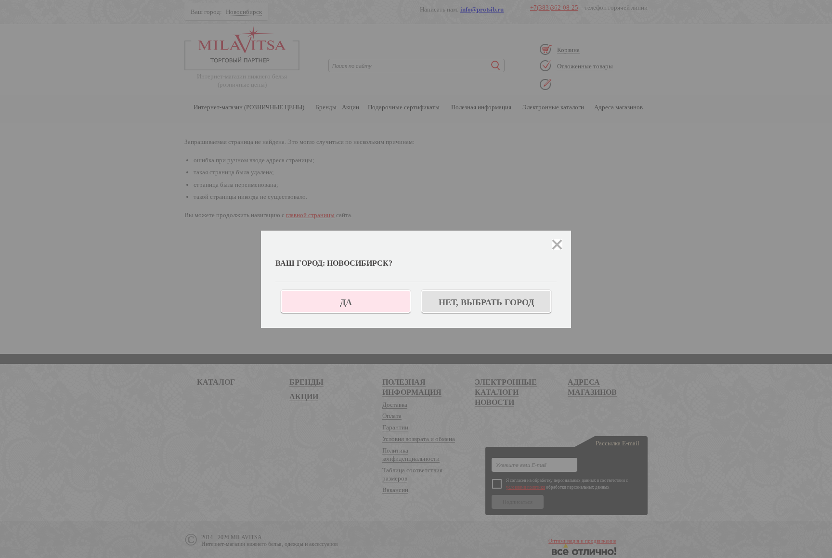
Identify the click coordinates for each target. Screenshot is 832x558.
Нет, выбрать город (486, 302)
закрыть (557, 244)
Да (346, 302)
